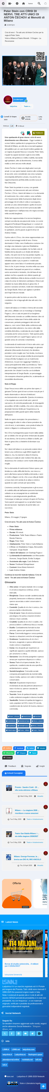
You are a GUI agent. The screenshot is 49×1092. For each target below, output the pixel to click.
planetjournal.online (11, 1060)
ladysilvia (13, 106)
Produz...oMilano (24, 730)
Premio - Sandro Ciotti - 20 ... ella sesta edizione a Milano (27, 788)
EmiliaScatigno (11, 730)
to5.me (38, 1060)
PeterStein (38, 716)
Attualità (40, 796)
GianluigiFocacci (24, 725)
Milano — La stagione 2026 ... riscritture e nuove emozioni (27, 811)
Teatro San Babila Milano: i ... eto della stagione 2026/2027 (27, 834)
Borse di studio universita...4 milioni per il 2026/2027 (21, 965)
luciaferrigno (18, 99)
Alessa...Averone (37, 725)
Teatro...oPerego (14, 716)
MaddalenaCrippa (24, 721)
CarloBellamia (11, 721)
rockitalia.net (27, 1060)
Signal (34, 753)
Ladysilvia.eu (20, 1054)
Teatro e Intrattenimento (28, 106)
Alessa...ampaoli (38, 721)
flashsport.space (35, 1054)
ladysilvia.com (28, 1049)
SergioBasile (11, 725)
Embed (8, 758)
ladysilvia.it (7, 1054)
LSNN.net (16, 1049)
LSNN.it (6, 1049)
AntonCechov (27, 716)
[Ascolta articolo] (22, 118)
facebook (20, 748)
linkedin (42, 748)
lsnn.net (10, 1076)
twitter (31, 748)
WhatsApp (9, 753)
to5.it (5, 1065)
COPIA (8, 748)
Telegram (22, 753)
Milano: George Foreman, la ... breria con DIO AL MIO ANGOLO (27, 857)
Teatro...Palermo (38, 730)
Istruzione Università (13, 974)
